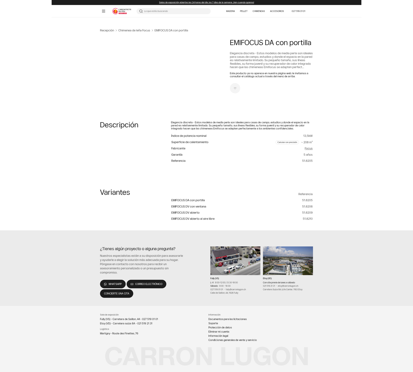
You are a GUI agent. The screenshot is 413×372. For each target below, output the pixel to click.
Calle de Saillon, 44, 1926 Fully (224, 293)
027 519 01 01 (298, 11)
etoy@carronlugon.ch (288, 286)
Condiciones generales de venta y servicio (232, 340)
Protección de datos (220, 327)
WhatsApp (115, 284)
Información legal (218, 335)
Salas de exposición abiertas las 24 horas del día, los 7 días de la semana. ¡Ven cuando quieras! (206, 2)
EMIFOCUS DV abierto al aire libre (193, 218)
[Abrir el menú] (103, 11)
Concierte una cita (116, 293)
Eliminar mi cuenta (218, 331)
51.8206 (307, 206)
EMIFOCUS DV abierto (185, 212)
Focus (309, 148)
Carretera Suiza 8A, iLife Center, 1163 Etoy (282, 289)
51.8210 (308, 218)
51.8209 (307, 212)
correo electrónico (148, 284)
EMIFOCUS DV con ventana (188, 206)
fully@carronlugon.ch (236, 289)
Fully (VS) (214, 278)
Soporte (213, 323)
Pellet (243, 11)
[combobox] (176, 11)
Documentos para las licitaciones (227, 319)
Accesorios (277, 11)
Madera (230, 11)
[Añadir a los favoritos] (235, 88)
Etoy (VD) (267, 278)
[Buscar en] (141, 11)
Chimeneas (259, 11)
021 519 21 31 (269, 286)
